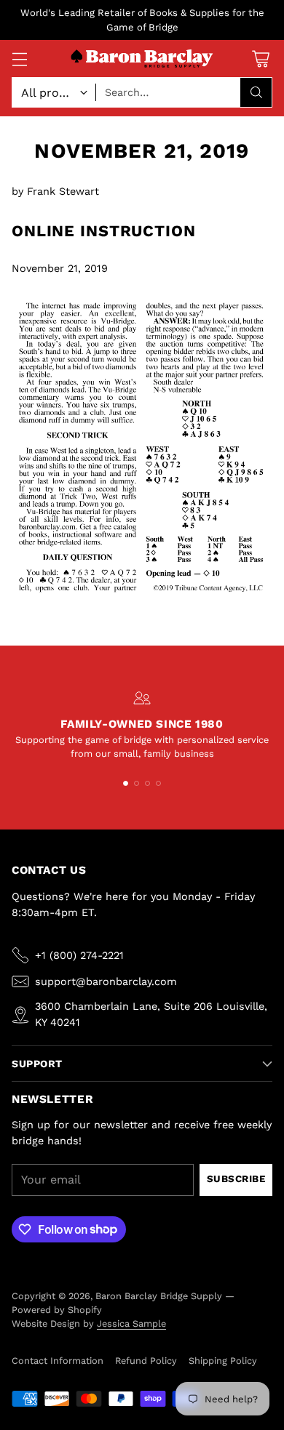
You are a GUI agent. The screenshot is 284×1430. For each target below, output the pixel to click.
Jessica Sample (131, 1323)
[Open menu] (19, 58)
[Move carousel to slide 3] (147, 783)
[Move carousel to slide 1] (125, 783)
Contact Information (57, 1360)
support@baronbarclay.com (106, 981)
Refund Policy (146, 1360)
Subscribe (236, 1178)
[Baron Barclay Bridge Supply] (142, 59)
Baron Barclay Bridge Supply (158, 1295)
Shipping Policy (223, 1360)
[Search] (256, 92)
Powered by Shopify (57, 1309)
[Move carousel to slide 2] (136, 783)
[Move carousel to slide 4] (158, 783)
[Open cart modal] (260, 58)
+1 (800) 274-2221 (79, 955)
